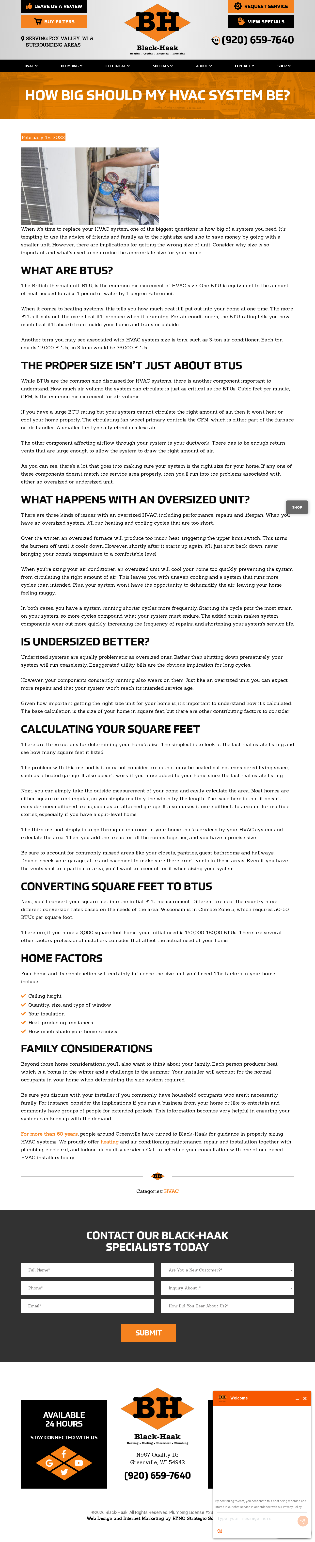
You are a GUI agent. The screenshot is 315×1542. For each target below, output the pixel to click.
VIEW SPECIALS (266, 21)
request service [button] (266, 6)
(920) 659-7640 (157, 1475)
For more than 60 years (49, 1134)
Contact (242, 66)
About (202, 66)
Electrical (116, 66)
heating (110, 1142)
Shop (282, 66)
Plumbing (70, 66)
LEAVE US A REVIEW (58, 6)
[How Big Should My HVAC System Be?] (90, 185)
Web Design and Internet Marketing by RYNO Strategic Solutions (157, 1518)
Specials (161, 66)
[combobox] (227, 1270)
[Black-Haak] (157, 27)
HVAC (29, 66)
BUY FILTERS (59, 21)
